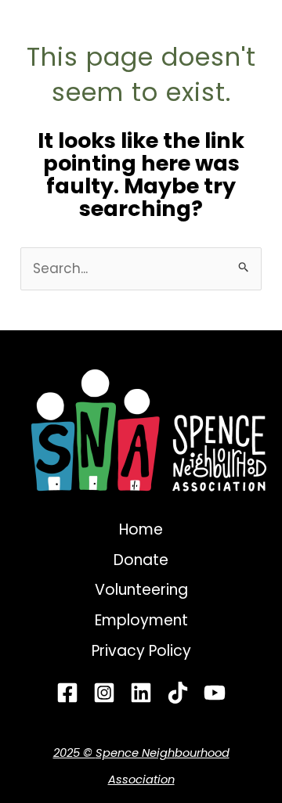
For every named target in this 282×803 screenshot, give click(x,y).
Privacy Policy (141, 650)
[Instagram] (104, 693)
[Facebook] (67, 693)
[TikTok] (178, 693)
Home (141, 529)
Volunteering (141, 589)
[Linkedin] (141, 693)
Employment (141, 620)
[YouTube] (215, 693)
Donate (141, 560)
